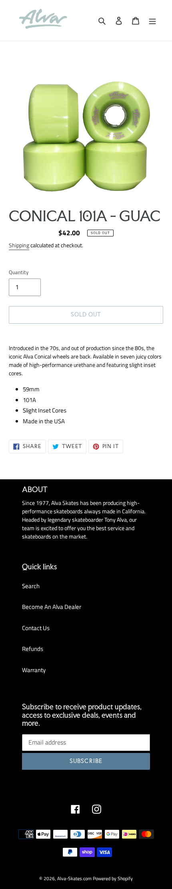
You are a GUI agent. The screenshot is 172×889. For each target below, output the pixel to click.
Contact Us (36, 628)
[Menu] (152, 20)
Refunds (32, 648)
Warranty (34, 670)
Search (31, 586)
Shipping (19, 245)
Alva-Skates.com (74, 878)
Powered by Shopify (113, 878)
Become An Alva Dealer (51, 606)
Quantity (18, 272)
